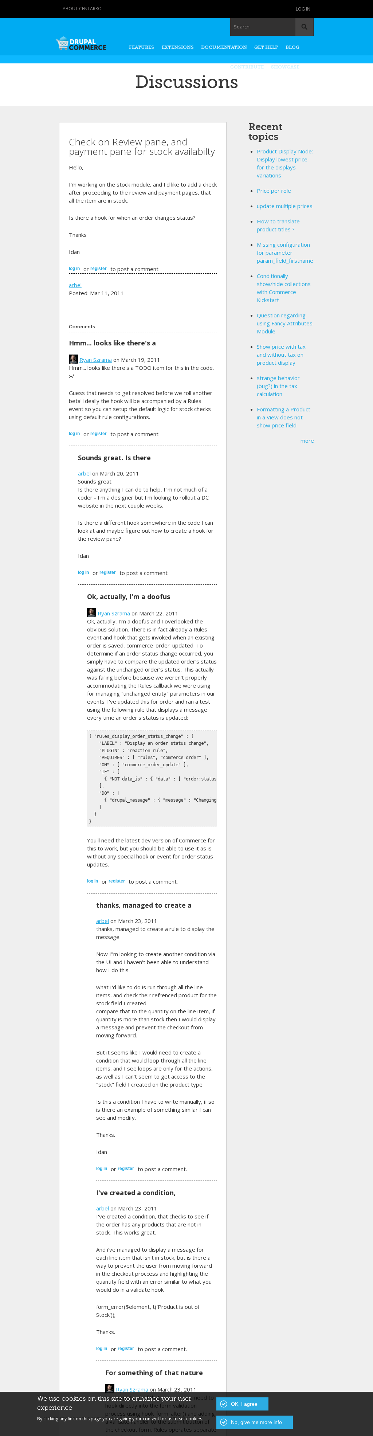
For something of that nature (154, 1372)
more (307, 440)
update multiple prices (285, 206)
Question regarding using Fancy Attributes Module (285, 323)
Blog (292, 47)
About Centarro (82, 8)
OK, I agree (244, 1404)
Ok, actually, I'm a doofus (128, 596)
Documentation (224, 47)
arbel (75, 285)
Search (242, 26)
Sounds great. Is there (114, 457)
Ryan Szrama (95, 359)
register (98, 268)
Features (141, 47)
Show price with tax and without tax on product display (281, 354)
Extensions (178, 47)
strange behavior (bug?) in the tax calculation (278, 386)
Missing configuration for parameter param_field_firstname (285, 252)
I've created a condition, (136, 1192)
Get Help (266, 47)
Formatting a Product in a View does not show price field (283, 417)
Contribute (247, 67)
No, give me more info (256, 1422)
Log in (303, 9)
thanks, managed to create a (144, 905)
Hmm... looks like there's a (112, 343)
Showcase (285, 67)
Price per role (274, 190)
